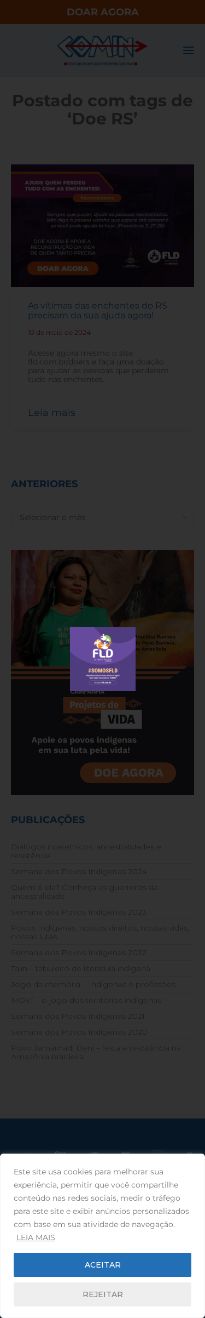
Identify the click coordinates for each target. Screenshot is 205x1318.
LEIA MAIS (35, 1237)
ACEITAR (103, 1265)
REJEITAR (103, 1294)
